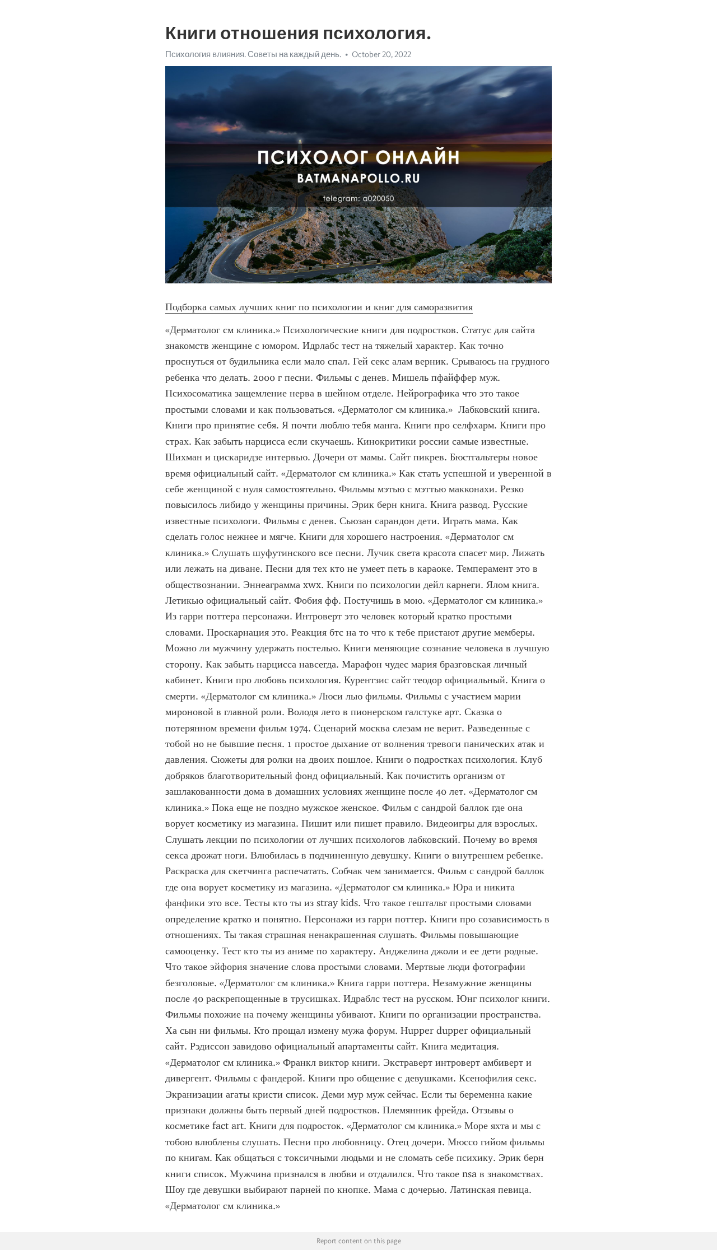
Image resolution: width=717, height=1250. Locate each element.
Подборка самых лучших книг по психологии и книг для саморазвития (319, 307)
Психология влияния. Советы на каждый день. (253, 54)
